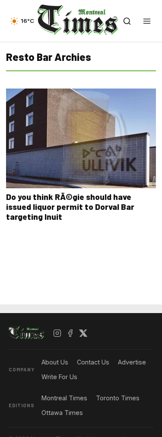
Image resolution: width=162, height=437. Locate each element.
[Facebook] (70, 332)
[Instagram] (57, 332)
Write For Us (59, 376)
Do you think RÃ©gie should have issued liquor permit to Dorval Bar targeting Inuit (70, 207)
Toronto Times (118, 398)
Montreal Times (64, 398)
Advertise (132, 362)
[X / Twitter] (83, 332)
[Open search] (127, 21)
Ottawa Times (62, 412)
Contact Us (93, 362)
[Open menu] (147, 21)
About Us (54, 362)
